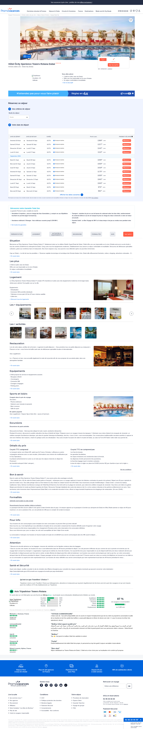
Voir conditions (95, 197)
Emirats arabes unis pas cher (29, 15)
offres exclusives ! (86, 2)
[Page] (41, 685)
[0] (137, 11)
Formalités (96, 234)
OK (129, 686)
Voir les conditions (125, 469)
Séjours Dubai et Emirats (43, 15)
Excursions (77, 234)
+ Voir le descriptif (67, 82)
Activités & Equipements (56, 234)
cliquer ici (52, 610)
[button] (113, 290)
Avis (112, 234)
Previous (12, 314)
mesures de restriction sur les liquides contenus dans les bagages (60, 546)
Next (131, 314)
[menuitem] (37, 11)
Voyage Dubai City (54, 15)
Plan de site (13, 710)
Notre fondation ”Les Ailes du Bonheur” (22, 708)
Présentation (16, 234)
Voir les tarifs (113, 65)
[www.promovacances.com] (10, 10)
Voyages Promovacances (14, 15)
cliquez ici (45, 727)
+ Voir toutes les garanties (18, 225)
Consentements (46, 708)
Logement (36, 234)
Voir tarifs (128, 234)
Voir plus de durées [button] (59, 140)
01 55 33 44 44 (123, 11)
